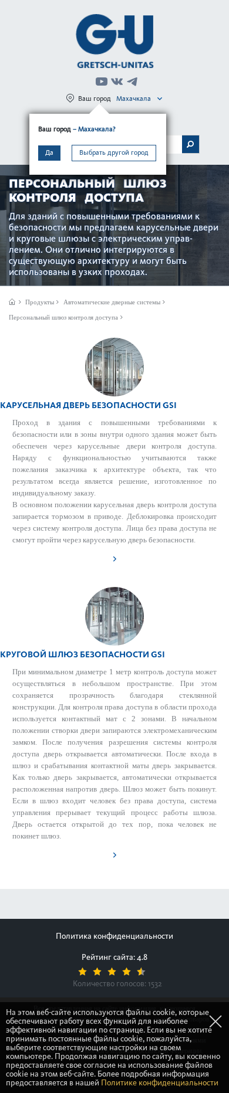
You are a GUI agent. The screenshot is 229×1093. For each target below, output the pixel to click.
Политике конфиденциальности (159, 1083)
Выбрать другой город (114, 152)
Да (49, 152)
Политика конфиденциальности (114, 936)
